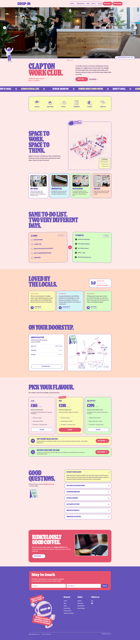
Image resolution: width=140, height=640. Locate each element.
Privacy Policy (67, 610)
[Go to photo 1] (67, 60)
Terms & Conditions (69, 613)
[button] (73, 3)
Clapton (80, 600)
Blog (65, 603)
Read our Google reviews (102, 285)
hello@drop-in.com (48, 484)
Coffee (88, 3)
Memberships (80, 3)
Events (100, 3)
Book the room (101, 452)
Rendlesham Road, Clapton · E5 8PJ (126, 57)
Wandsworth (81, 605)
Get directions (46, 366)
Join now (42, 429)
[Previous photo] (4, 27)
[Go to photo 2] (69, 60)
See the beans (37, 556)
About (65, 600)
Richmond (80, 603)
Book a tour (81, 79)
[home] (24, 3)
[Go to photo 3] (70, 60)
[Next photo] (135, 27)
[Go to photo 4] (72, 60)
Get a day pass (101, 440)
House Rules (67, 608)
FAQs (65, 605)
